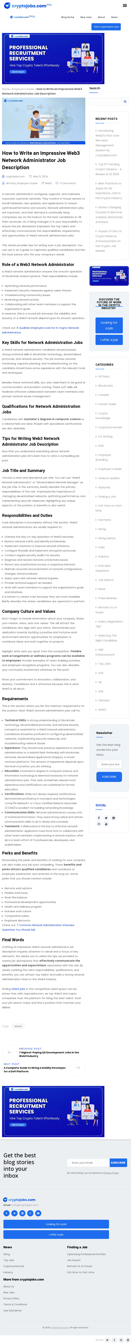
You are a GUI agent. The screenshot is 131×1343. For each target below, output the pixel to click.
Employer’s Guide (23, 89)
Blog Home (67, 17)
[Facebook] (6, 1213)
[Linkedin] (22, 1213)
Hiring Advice (106, 538)
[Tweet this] (108, 1340)
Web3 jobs (18, 989)
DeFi (101, 446)
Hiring (102, 529)
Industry (103, 557)
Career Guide (107, 404)
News (114, 17)
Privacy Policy (111, 1173)
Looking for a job (109, 325)
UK (100, 682)
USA (101, 691)
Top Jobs (104, 664)
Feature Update (109, 478)
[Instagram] (30, 1213)
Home (6, 89)
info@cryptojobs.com (25, 1205)
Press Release (107, 598)
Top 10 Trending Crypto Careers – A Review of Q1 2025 (109, 169)
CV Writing (105, 437)
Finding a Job (107, 497)
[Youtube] (38, 1213)
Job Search (106, 580)
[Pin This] (121, 1340)
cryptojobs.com (15, 176)
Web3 (48, 183)
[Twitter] (14, 1213)
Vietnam (104, 700)
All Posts (11, 183)
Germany (104, 520)
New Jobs (86, 17)
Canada (103, 395)
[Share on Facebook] (114, 1340)
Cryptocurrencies (110, 427)
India (101, 547)
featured (104, 487)
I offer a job (109, 340)
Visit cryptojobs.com (106, 26)
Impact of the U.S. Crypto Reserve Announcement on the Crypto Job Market (109, 241)
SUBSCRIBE (109, 777)
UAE (101, 673)
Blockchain (105, 386)
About (101, 17)
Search (94, 88)
